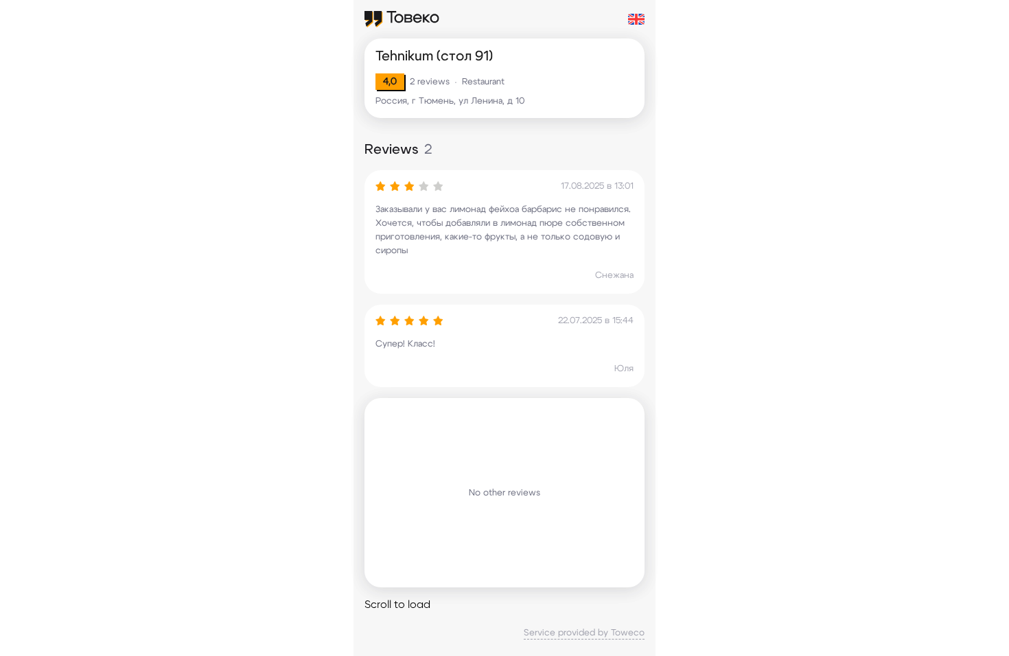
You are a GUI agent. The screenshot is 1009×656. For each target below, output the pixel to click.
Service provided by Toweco (584, 633)
